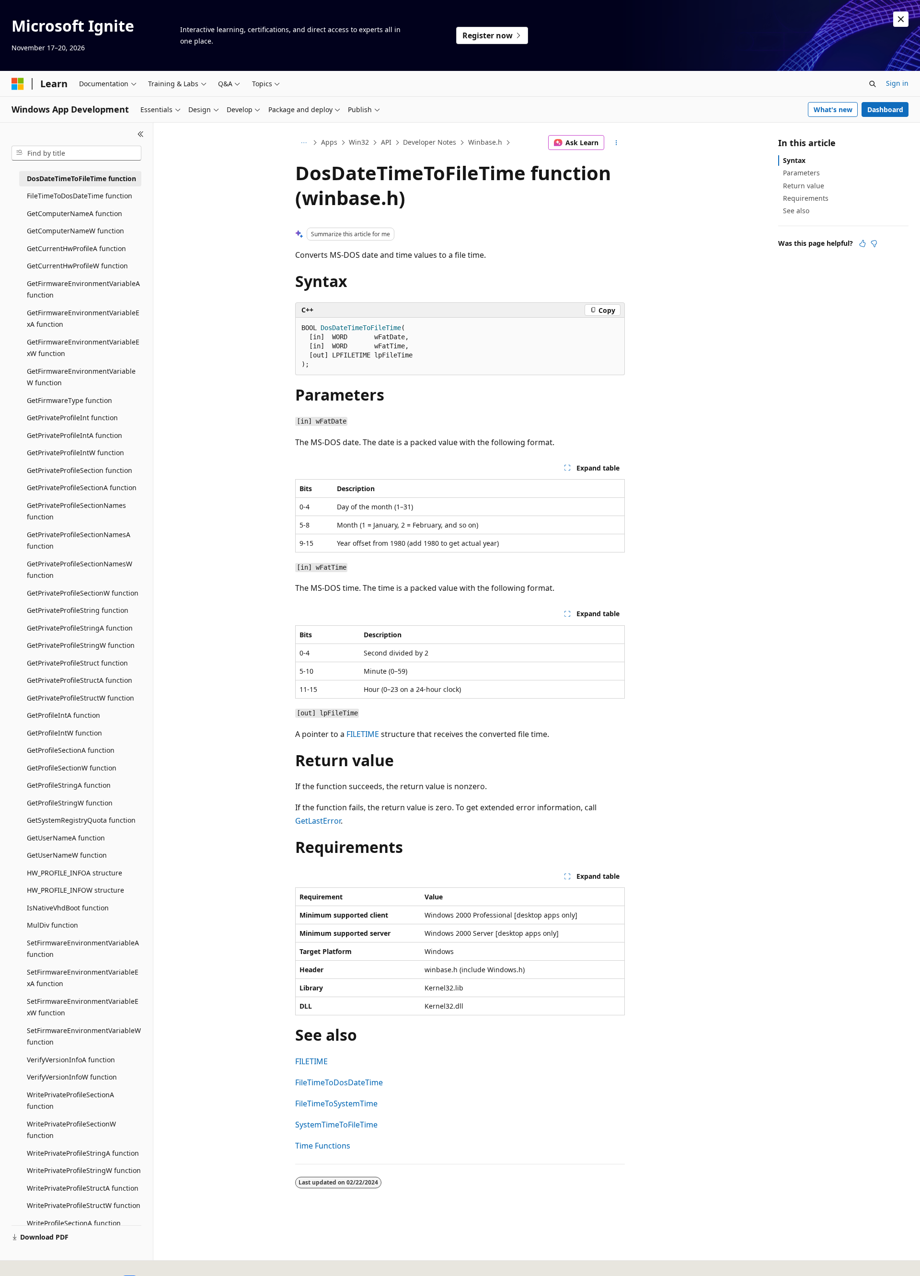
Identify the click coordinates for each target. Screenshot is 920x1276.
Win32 (359, 142)
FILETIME (362, 734)
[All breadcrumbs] (303, 142)
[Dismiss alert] (900, 19)
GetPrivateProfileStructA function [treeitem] (79, 680)
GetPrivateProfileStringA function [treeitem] (80, 627)
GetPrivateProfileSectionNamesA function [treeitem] (78, 540)
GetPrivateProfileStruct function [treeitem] (77, 662)
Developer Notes (429, 142)
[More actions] (616, 142)
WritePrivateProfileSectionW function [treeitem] (71, 1129)
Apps (329, 142)
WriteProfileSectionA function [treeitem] (74, 1223)
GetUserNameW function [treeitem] (67, 855)
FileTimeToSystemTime (336, 1103)
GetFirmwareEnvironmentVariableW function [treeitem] (81, 377)
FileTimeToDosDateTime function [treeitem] (79, 195)
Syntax (794, 160)
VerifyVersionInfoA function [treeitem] (71, 1059)
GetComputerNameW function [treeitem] (75, 230)
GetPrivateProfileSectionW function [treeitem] (82, 593)
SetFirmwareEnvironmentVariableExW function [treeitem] (82, 1007)
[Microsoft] (18, 84)
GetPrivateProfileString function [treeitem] (77, 610)
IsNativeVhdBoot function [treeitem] (68, 907)
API (386, 142)
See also (796, 210)
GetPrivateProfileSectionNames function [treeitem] (76, 511)
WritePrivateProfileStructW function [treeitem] (83, 1205)
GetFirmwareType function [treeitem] (69, 400)
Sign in (897, 83)
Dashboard (885, 109)
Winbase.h (485, 142)
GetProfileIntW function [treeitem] (64, 732)
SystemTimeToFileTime (336, 1124)
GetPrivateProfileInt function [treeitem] (72, 417)
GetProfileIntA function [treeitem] (63, 715)
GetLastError (318, 821)
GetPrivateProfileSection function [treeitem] (79, 470)
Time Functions (322, 1145)
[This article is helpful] (862, 243)
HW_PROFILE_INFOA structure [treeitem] (74, 872)
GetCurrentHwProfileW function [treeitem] (77, 265)
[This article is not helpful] (874, 243)
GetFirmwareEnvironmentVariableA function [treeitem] (83, 289)
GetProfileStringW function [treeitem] (70, 802)
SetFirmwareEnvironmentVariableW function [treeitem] (84, 1036)
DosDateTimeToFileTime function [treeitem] (81, 178)
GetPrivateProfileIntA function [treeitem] (74, 435)
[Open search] (872, 83)
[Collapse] (140, 134)
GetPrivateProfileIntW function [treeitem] (75, 452)
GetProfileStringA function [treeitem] (69, 785)
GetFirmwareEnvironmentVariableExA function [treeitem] (83, 318)
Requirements (805, 198)
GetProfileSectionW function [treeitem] (71, 767)
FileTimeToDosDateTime (339, 1082)
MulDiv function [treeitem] (52, 925)
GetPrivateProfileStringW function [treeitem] (81, 645)
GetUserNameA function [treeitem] (66, 837)
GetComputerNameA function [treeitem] (74, 213)
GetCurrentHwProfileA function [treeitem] (76, 248)
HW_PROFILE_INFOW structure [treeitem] (75, 890)
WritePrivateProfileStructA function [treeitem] (82, 1188)
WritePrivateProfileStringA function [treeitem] (83, 1153)
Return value (803, 185)
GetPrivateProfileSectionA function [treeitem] (82, 487)
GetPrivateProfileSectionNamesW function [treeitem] (79, 569)
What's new (833, 109)
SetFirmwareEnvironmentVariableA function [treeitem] (83, 948)
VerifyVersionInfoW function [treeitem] (72, 1076)
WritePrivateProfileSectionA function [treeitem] (70, 1100)
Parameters (801, 172)
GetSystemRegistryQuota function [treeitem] (81, 820)
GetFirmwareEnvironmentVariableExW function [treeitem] (83, 347)
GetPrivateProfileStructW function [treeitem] (80, 697)
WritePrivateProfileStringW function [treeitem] (84, 1170)
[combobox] (76, 153)
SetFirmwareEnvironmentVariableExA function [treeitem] (82, 978)
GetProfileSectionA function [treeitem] (71, 750)
